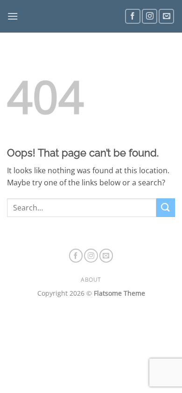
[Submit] (165, 207)
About (91, 280)
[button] (12, 16)
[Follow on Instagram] (149, 16)
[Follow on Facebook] (132, 16)
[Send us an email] (166, 16)
